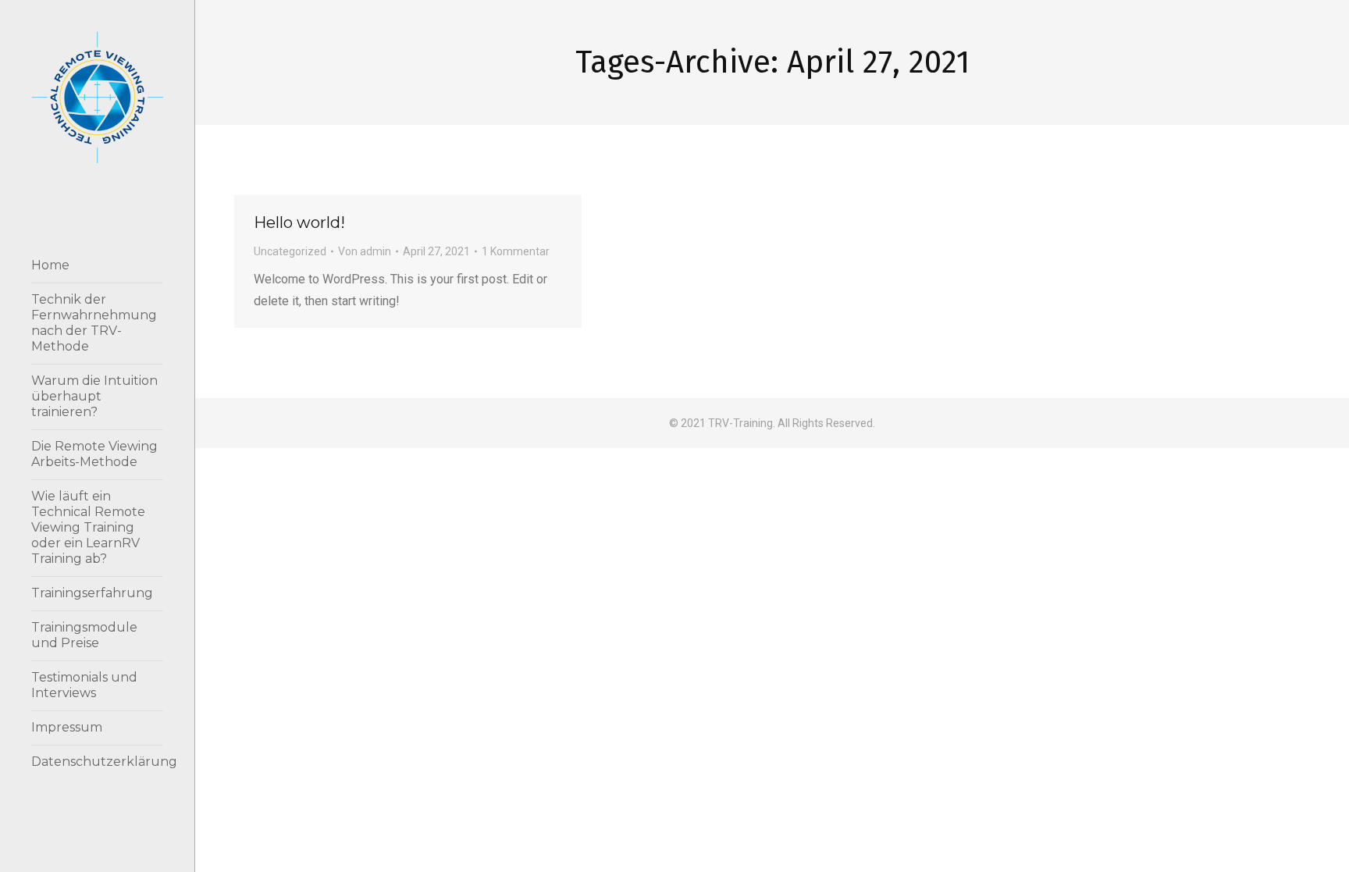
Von (364, 251)
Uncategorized (290, 251)
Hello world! (299, 222)
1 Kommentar (516, 251)
